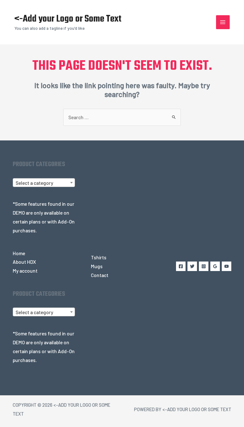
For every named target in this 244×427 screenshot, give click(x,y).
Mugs (97, 266)
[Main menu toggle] (223, 22)
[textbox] (44, 182)
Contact (99, 275)
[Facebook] (181, 266)
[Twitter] (192, 266)
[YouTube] (226, 266)
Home (19, 253)
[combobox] (44, 182)
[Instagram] (203, 266)
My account (25, 271)
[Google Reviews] (215, 266)
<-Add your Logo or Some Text (67, 19)
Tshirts (98, 257)
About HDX (24, 262)
